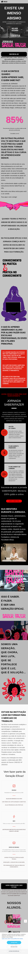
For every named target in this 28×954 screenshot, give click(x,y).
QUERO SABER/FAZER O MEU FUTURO (14, 886)
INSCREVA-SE (14, 54)
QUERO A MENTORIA (14, 501)
